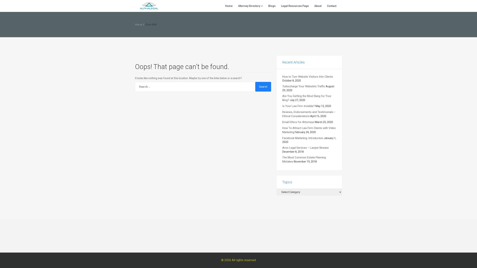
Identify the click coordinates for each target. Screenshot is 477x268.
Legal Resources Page (295, 5)
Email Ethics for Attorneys (298, 122)
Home (229, 5)
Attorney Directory (249, 5)
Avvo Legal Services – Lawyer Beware (305, 147)
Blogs (272, 5)
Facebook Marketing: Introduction (302, 138)
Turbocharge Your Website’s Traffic (303, 86)
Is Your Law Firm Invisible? (298, 106)
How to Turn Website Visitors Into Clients (307, 76)
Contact (331, 5)
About (317, 5)
